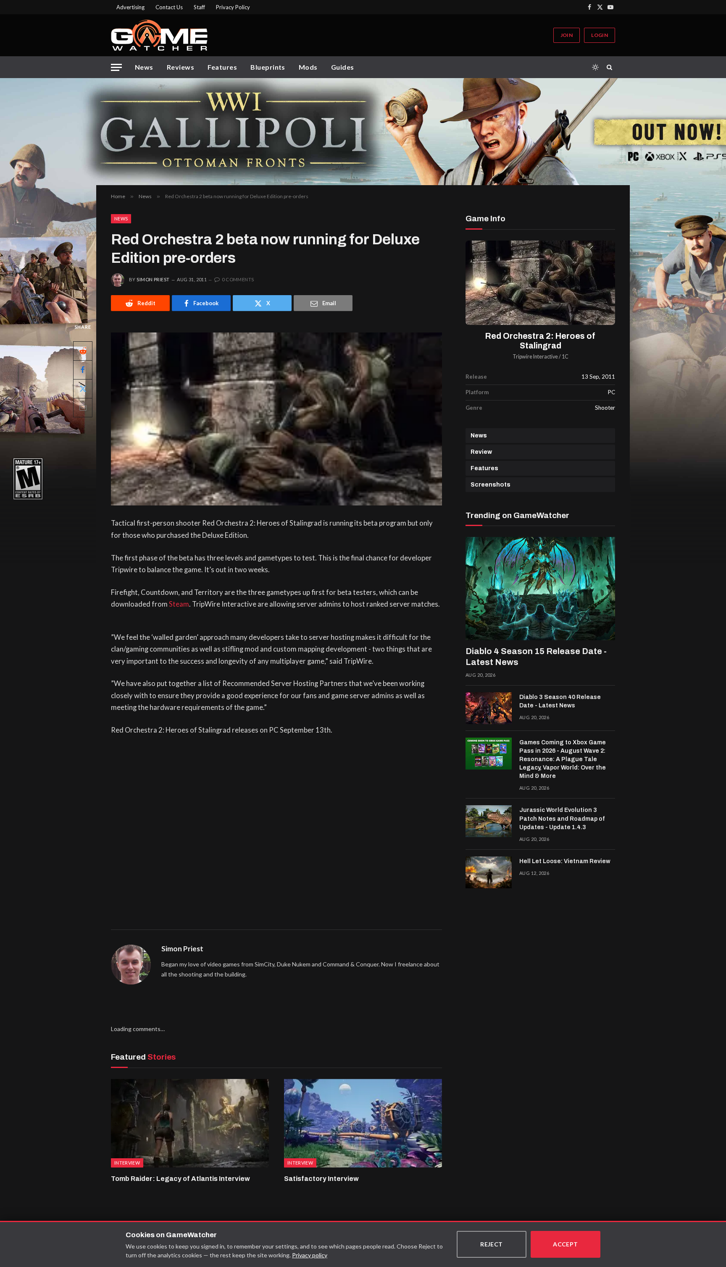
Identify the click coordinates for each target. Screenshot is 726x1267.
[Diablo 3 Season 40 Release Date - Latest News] (489, 708)
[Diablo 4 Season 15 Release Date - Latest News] (540, 588)
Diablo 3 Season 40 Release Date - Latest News (560, 701)
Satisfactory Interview (321, 1178)
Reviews (180, 67)
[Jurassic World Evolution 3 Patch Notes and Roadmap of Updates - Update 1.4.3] (489, 821)
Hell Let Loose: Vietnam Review (564, 861)
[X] (82, 388)
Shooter (605, 407)
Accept (565, 1244)
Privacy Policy (233, 7)
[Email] (82, 407)
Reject (491, 1244)
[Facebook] (82, 370)
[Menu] (116, 67)
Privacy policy (309, 1255)
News (144, 67)
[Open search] (611, 67)
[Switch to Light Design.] (595, 67)
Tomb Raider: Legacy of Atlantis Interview (180, 1178)
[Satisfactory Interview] (363, 1123)
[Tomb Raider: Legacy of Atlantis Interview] (190, 1123)
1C (565, 356)
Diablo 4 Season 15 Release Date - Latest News (536, 657)
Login (599, 35)
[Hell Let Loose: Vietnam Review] (489, 872)
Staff (199, 7)
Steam (179, 604)
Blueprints (267, 67)
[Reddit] (82, 351)
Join (566, 35)
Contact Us (169, 7)
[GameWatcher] (159, 35)
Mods (308, 67)
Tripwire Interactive (535, 356)
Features (222, 67)
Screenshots (490, 485)
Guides (342, 67)
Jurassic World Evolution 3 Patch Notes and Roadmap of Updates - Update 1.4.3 (562, 818)
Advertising (130, 7)
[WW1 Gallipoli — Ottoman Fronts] (363, 131)
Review (481, 452)
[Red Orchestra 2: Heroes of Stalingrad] (540, 283)
